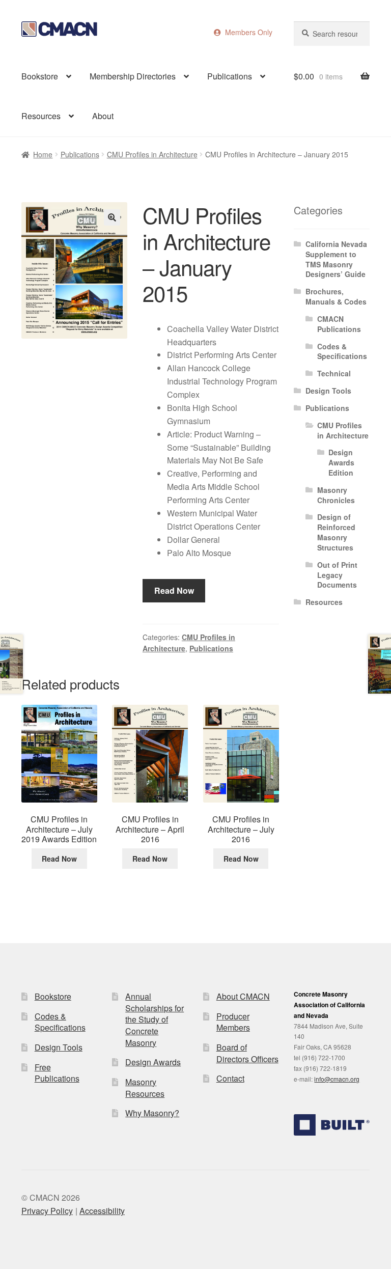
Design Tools (328, 390)
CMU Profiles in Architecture (152, 154)
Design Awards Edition (341, 462)
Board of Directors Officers (247, 1053)
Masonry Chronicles (336, 495)
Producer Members (233, 1022)
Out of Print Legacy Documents (337, 575)
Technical (334, 373)
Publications (229, 76)
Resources (41, 116)
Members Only (246, 32)
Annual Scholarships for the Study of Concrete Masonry (154, 1019)
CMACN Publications (339, 324)
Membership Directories (133, 76)
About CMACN (243, 996)
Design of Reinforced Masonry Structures (336, 532)
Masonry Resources (144, 1087)
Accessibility (102, 1211)
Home (42, 154)
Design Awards (153, 1062)
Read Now (174, 590)
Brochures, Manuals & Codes (336, 296)
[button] (112, 217)
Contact (230, 1078)
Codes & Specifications (342, 351)
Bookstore (39, 76)
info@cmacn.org (336, 1078)
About (103, 116)
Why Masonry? (152, 1113)
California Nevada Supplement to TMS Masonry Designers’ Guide (336, 259)
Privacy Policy (47, 1211)
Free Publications (57, 1073)
